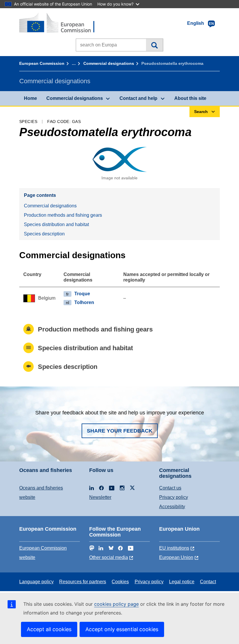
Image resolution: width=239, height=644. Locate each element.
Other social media (108, 557)
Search (154, 45)
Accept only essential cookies (121, 629)
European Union (176, 557)
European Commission (41, 63)
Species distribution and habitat (56, 224)
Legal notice (181, 581)
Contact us (170, 487)
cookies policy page (116, 604)
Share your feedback (119, 431)
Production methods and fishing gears (63, 215)
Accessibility (172, 506)
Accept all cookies (49, 629)
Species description (44, 233)
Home (30, 98)
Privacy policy (173, 497)
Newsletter (100, 497)
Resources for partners (82, 581)
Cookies (120, 581)
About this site (190, 98)
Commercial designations (108, 63)
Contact (208, 581)
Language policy (36, 581)
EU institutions (174, 548)
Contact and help (138, 98)
